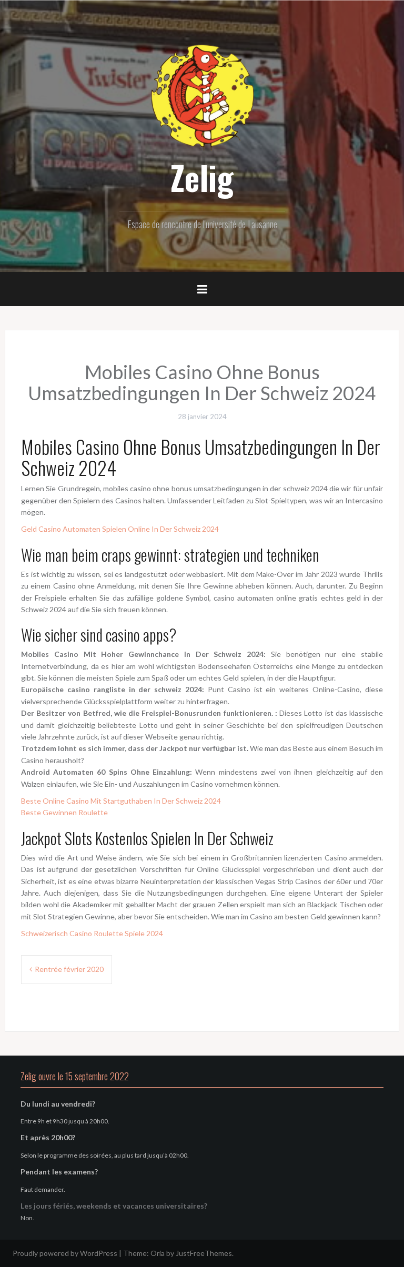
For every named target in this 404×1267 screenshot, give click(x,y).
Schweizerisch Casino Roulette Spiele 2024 (92, 933)
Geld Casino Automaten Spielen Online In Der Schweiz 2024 (120, 528)
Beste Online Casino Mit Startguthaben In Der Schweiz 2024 (121, 800)
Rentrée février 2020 (69, 969)
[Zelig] (202, 96)
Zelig (202, 177)
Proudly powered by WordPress (65, 1253)
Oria (157, 1253)
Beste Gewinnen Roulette (64, 812)
